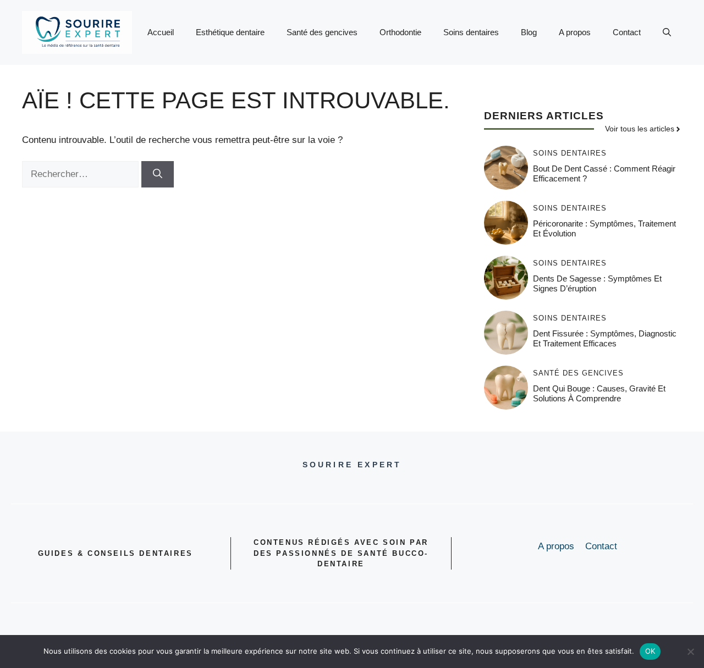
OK (650, 651)
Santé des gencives (322, 32)
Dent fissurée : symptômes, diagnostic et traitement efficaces (604, 338)
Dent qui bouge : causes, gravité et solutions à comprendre (599, 393)
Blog (529, 32)
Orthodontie (400, 32)
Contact (627, 32)
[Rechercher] (157, 174)
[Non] (690, 651)
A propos (575, 32)
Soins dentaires (471, 32)
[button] (667, 32)
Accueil (160, 32)
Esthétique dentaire (230, 32)
